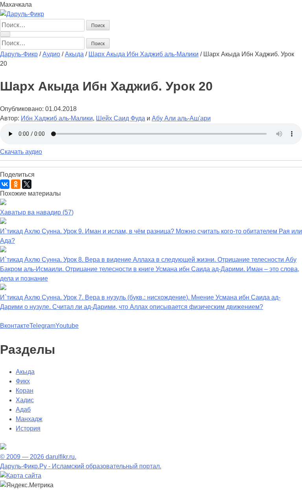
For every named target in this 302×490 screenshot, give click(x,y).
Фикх (23, 381)
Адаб (23, 409)
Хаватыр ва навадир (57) (37, 212)
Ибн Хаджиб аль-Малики (57, 118)
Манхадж (29, 419)
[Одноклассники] (15, 184)
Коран (24, 390)
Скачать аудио (21, 151)
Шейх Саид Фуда (120, 118)
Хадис (25, 400)
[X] (26, 184)
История (28, 428)
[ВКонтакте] (4, 184)
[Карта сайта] (20, 475)
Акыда (25, 371)
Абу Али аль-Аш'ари (181, 118)
